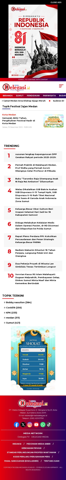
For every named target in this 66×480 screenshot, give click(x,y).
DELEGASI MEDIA (40, 437)
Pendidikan (33, 95)
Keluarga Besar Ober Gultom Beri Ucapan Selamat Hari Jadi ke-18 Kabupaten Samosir (34, 212)
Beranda (8, 95)
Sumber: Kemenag (33, 388)
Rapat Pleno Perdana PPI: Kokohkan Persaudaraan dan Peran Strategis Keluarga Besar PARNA (35, 239)
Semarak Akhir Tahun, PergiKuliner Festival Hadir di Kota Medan (18, 121)
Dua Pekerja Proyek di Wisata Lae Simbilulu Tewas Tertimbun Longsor (35, 265)
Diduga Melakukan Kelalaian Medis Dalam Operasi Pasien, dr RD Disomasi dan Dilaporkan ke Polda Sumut (37, 225)
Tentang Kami (51, 461)
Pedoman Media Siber (38, 444)
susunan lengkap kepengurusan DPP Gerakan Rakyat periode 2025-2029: (36, 155)
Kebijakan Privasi (31, 448)
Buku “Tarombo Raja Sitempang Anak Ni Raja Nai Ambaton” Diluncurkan (36, 180)
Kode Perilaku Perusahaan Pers (31, 457)
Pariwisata (49, 95)
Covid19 (14, 307)
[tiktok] (49, 426)
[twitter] (23, 426)
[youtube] (37, 426)
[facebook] (17, 426)
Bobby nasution (18, 302)
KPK (11, 312)
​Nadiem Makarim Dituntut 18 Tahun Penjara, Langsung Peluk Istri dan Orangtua (35, 253)
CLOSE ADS (56, 2)
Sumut (19, 95)
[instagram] (30, 426)
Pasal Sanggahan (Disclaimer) (21, 461)
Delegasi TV (23, 437)
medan (13, 317)
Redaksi (17, 444)
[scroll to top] (61, 462)
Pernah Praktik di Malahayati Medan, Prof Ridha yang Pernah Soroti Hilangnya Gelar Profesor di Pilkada (35, 168)
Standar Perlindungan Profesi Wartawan (31, 452)
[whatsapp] (43, 426)
